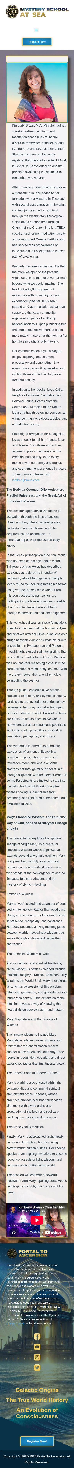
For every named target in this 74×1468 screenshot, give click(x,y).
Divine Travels (16, 1323)
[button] (36, 30)
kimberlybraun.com (25, 480)
